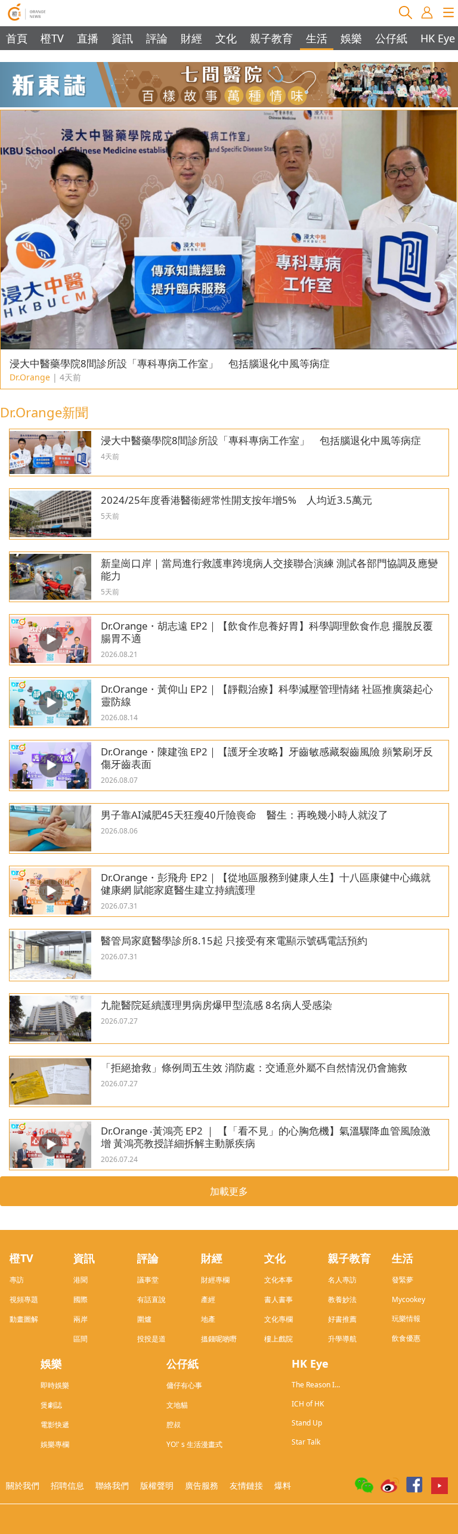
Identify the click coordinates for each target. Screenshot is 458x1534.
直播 (87, 38)
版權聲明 (157, 1485)
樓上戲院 (278, 1339)
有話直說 (151, 1299)
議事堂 (148, 1280)
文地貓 (177, 1405)
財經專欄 (215, 1280)
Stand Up (307, 1423)
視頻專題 (24, 1299)
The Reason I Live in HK (313, 1385)
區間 (80, 1339)
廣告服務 (201, 1485)
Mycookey (408, 1299)
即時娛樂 (55, 1385)
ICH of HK (308, 1404)
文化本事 (278, 1280)
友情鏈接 (246, 1485)
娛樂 (351, 38)
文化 (226, 38)
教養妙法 (342, 1299)
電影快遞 (55, 1425)
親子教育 (271, 38)
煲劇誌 (51, 1405)
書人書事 (278, 1299)
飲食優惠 (406, 1338)
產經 (208, 1299)
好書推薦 (342, 1319)
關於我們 (22, 1485)
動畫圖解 (24, 1319)
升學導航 (342, 1339)
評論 (157, 38)
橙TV (52, 38)
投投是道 (151, 1339)
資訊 (122, 38)
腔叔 (173, 1425)
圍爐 (144, 1319)
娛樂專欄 (55, 1444)
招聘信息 (67, 1485)
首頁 (16, 38)
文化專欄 (278, 1319)
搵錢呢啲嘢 (219, 1339)
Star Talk (306, 1442)
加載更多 (229, 1191)
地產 (208, 1319)
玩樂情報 (406, 1318)
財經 (191, 38)
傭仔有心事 (184, 1385)
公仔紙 (391, 38)
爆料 (282, 1485)
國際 (80, 1299)
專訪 (17, 1280)
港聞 (80, 1280)
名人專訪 (342, 1280)
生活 (316, 38)
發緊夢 (402, 1280)
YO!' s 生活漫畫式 (194, 1444)
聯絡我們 (112, 1485)
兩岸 (80, 1319)
